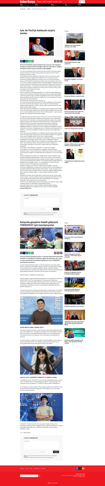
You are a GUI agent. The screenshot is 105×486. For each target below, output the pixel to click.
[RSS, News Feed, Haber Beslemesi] (83, 468)
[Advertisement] (52, 19)
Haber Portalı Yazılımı (53, 483)
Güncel (39, 1)
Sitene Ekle (43, 468)
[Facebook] (21, 61)
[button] (55, 61)
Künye (27, 468)
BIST (36, 4)
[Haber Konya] (27, 1)
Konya (44, 1)
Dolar (52, 4)
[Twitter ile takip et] (80, 468)
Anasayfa (22, 468)
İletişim (31, 468)
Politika (55, 1)
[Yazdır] (32, 61)
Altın (21, 4)
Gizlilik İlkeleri (36, 468)
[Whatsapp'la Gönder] (29, 61)
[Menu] (83, 1)
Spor (60, 1)
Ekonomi (49, 1)
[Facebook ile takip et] (77, 468)
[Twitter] (24, 61)
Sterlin (79, 4)
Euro (66, 4)
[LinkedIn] (27, 61)
